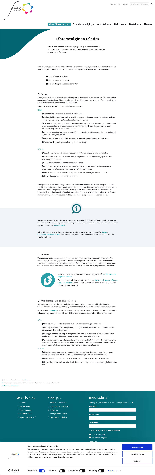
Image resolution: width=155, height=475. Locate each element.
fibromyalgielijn (25, 410)
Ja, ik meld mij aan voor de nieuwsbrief (104, 430)
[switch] (62, 470)
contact (113, 4)
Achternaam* (94, 414)
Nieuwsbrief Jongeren (99, 438)
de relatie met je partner (58, 76)
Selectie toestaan (137, 454)
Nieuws (148, 24)
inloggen (124, 4)
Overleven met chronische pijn (10, 386)
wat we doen (24, 406)
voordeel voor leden (58, 417)
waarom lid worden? (27, 417)
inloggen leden (25, 413)
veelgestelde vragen (58, 413)
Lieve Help (5, 383)
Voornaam (93, 406)
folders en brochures (58, 403)
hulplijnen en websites (59, 406)
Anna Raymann (25, 380)
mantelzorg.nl (59, 225)
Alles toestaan (137, 447)
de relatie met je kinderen (58, 80)
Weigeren (137, 461)
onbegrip (53, 310)
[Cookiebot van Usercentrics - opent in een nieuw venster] (13, 470)
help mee (54, 410)
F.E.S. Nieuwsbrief (98, 435)
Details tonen (113, 471)
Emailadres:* (94, 422)
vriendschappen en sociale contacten (63, 84)
